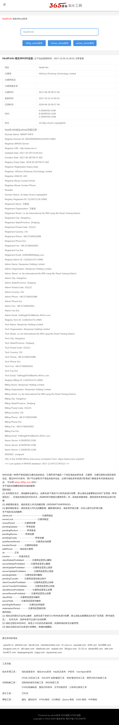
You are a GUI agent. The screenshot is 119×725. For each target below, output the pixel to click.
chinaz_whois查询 (59, 43)
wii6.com (108, 648)
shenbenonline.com (50, 645)
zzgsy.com (40, 652)
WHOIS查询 (19, 478)
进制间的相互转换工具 (32, 682)
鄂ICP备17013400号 (76, 718)
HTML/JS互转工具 (31, 678)
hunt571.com (9, 652)
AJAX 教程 (81, 699)
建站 (24, 699)
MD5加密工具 (52, 682)
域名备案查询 (28, 671)
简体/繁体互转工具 (76, 678)
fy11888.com (104, 645)
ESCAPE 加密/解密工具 (53, 678)
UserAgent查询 (83, 671)
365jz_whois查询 (34, 43)
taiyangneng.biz (25, 652)
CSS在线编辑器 (29, 687)
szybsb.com (57, 648)
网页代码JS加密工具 (97, 678)
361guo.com (70, 648)
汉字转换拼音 (60, 687)
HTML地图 (75, 715)
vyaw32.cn (8, 645)
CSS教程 (56, 699)
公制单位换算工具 (78, 687)
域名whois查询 (44, 671)
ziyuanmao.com (54, 652)
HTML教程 (44, 699)
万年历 (25, 693)
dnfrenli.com (21, 645)
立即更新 (79, 58)
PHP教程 (92, 699)
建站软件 (32, 699)
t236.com (92, 645)
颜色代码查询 (45, 687)
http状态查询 (59, 671)
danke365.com (95, 648)
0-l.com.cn (67, 645)
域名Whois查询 (20, 18)
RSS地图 (65, 715)
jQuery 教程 (68, 699)
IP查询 (71, 671)
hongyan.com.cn (11, 648)
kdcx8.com (34, 645)
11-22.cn (82, 648)
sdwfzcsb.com (43, 648)
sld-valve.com (27, 648)
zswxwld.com (79, 645)
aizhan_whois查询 (85, 43)
